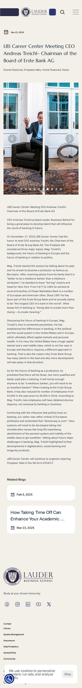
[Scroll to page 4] (34, 189)
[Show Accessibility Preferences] (9, 679)
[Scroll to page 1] (21, 189)
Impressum (9, 640)
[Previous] (12, 138)
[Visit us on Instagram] (6, 604)
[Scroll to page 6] (43, 189)
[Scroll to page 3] (30, 189)
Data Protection (11, 646)
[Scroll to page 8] (52, 189)
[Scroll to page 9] (56, 189)
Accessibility (9, 652)
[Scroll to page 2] (26, 189)
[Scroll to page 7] (47, 189)
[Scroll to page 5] (39, 189)
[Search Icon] (62, 12)
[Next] (69, 138)
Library (6, 628)
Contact (7, 623)
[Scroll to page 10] (61, 189)
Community (9, 658)
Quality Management (13, 634)
